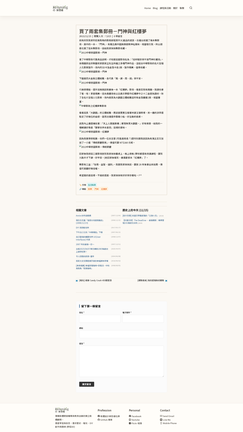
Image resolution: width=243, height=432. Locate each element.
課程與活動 (165, 8)
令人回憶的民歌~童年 (85, 256)
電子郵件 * (127, 312)
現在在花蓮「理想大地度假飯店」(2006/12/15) (90, 221)
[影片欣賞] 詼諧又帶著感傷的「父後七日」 (143, 215)
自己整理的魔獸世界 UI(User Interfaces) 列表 (88, 238)
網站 (81, 328)
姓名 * (81, 312)
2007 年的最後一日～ (85, 244)
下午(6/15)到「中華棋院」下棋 (89, 232)
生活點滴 (92, 184)
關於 (175, 8)
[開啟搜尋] (190, 8)
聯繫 (182, 8)
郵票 (90, 189)
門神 (96, 189)
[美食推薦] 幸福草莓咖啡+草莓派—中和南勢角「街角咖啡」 (92, 267)
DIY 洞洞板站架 (82, 227)
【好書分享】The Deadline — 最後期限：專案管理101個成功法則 (143, 221)
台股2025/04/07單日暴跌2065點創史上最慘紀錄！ (92, 250)
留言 (81, 343)
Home (147, 8)
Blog (155, 8)
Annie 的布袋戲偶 (83, 215)
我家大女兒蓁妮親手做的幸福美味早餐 (92, 261)
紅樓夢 (104, 189)
